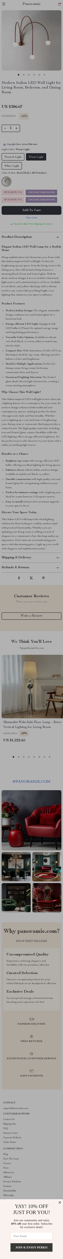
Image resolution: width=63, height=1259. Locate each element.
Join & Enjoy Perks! (32, 1247)
